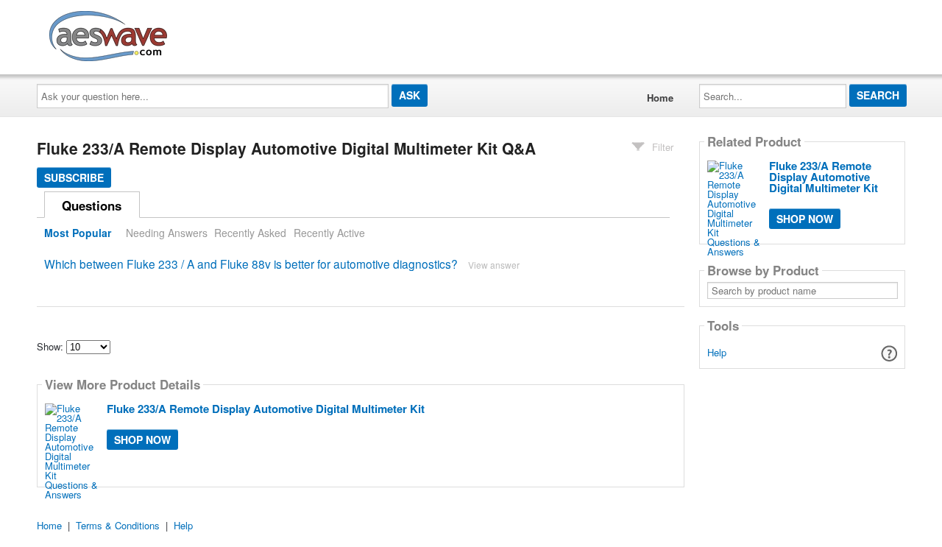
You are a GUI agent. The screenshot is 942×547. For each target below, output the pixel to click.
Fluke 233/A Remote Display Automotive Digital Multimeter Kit (266, 408)
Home (660, 98)
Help (716, 352)
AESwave (216, 33)
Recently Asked (250, 232)
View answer (494, 264)
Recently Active (329, 232)
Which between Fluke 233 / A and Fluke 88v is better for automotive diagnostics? (251, 263)
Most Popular (77, 232)
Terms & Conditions (118, 525)
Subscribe (74, 177)
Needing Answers (167, 232)
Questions (91, 205)
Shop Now (142, 439)
